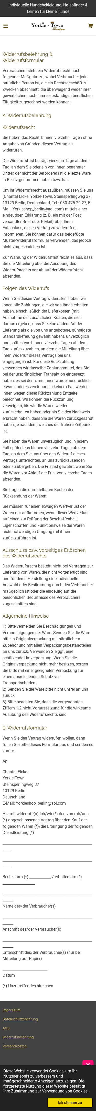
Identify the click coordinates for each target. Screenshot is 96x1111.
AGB (6, 1028)
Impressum (11, 1010)
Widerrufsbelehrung (18, 1037)
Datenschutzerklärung (20, 1019)
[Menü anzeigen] (5, 26)
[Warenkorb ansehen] (90, 26)
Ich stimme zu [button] (70, 1102)
